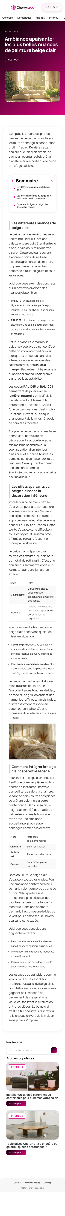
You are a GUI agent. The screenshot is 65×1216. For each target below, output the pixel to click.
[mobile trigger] (6, 7)
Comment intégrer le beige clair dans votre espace (32, 205)
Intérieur (12, 59)
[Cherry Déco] (23, 7)
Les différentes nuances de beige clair (33, 188)
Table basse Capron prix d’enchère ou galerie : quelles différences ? (31, 1145)
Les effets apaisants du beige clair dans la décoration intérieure (34, 197)
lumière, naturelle (21, 396)
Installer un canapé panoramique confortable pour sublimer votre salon (32, 1096)
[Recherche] (47, 7)
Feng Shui (22, 644)
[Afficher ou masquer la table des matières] (45, 181)
